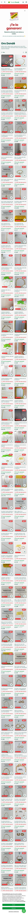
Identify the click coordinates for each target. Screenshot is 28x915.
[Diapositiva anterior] (1, 6)
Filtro (4, 52)
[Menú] (1, 2)
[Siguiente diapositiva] (26, 6)
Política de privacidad (21, 901)
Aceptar (13, 904)
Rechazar (14, 908)
